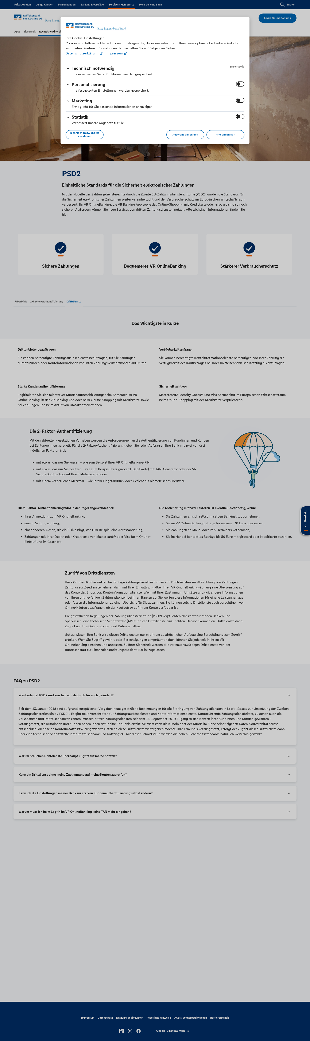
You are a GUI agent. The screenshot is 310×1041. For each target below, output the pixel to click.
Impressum (115, 53)
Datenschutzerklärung (82, 53)
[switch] (240, 84)
